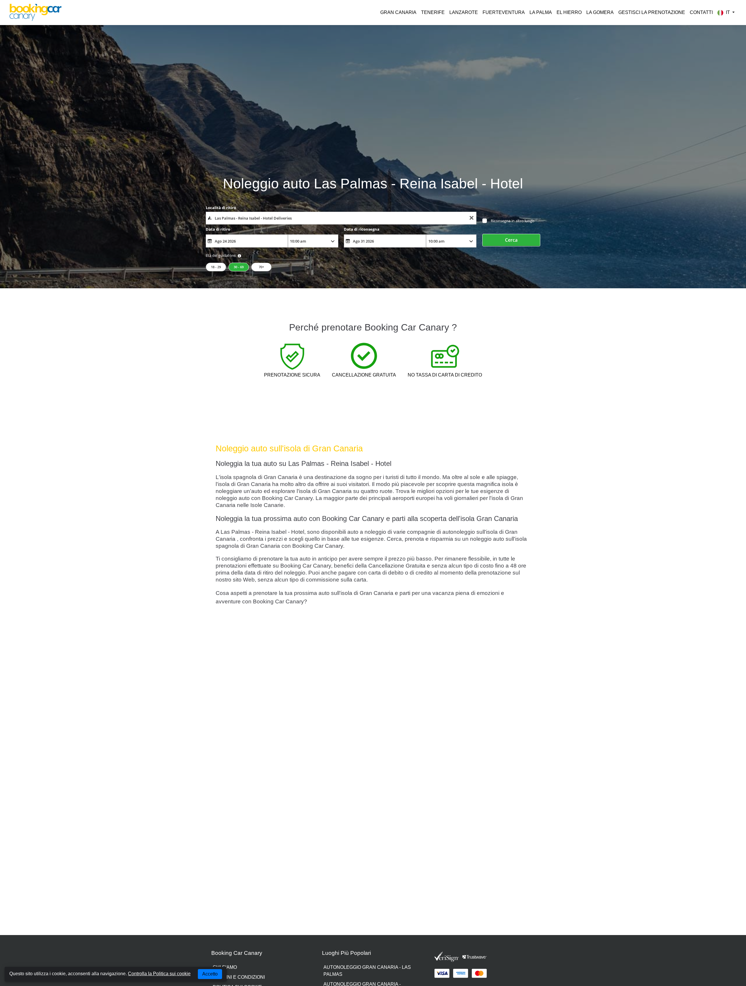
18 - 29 (216, 267)
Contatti (701, 12)
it (728, 12)
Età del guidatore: (221, 255)
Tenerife (433, 12)
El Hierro (569, 12)
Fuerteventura (504, 12)
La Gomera (600, 12)
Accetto (210, 973)
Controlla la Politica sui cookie (159, 973)
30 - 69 (239, 267)
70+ (261, 267)
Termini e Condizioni (239, 977)
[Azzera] (471, 218)
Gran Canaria (398, 12)
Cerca (511, 240)
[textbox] (341, 218)
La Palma (540, 12)
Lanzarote (463, 12)
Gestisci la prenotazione (651, 12)
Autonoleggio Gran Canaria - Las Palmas (367, 971)
